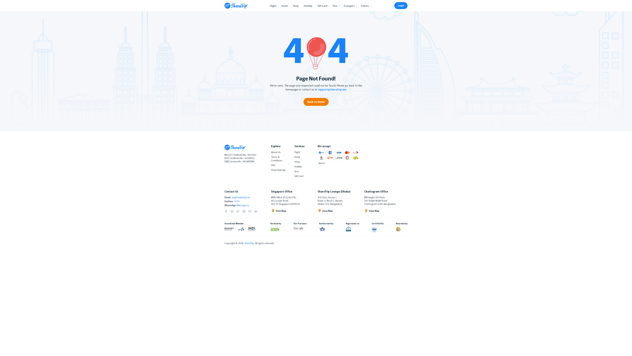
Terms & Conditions (276, 158)
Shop (297, 161)
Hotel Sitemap (278, 170)
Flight (297, 152)
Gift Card (298, 176)
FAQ (273, 165)
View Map (281, 210)
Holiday (298, 166)
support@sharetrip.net (332, 89)
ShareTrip (249, 243)
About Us (276, 152)
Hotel (297, 157)
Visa (296, 171)
